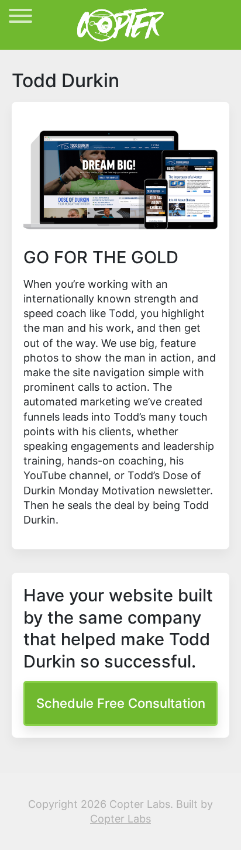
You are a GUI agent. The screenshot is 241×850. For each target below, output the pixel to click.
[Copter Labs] (120, 24)
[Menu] (20, 18)
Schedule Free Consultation (120, 703)
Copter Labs (120, 819)
